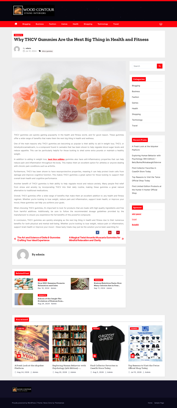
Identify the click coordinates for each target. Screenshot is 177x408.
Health (76, 24)
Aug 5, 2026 (98, 372)
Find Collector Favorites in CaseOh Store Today (104, 367)
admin (28, 48)
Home (150, 403)
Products (18, 35)
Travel (116, 24)
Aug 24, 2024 (44, 304)
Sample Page (159, 403)
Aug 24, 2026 (23, 372)
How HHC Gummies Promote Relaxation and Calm (51, 284)
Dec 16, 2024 (43, 288)
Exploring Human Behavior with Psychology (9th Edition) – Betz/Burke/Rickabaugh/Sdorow (146, 159)
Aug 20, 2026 (61, 372)
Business (40, 24)
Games (64, 24)
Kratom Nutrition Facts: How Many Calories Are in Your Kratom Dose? (108, 285)
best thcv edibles (56, 159)
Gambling (21, 328)
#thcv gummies (47, 51)
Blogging (26, 24)
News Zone (47, 403)
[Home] (16, 24)
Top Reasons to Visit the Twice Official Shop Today (143, 367)
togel (134, 219)
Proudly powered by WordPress (24, 403)
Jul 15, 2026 (136, 372)
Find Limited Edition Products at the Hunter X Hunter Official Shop (146, 189)
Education (59, 328)
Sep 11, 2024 (99, 288)
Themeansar (59, 403)
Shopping (88, 24)
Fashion (52, 24)
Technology (103, 24)
